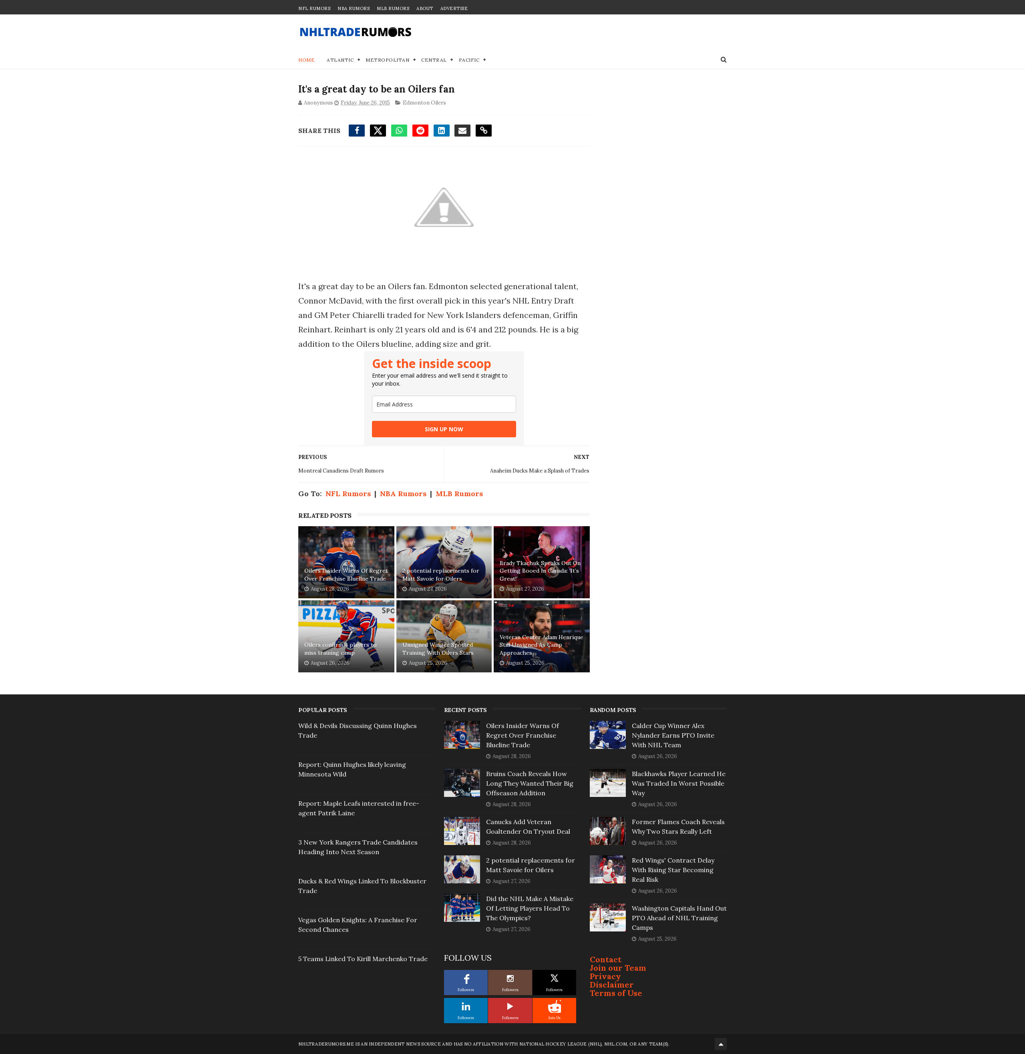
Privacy (605, 976)
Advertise (454, 8)
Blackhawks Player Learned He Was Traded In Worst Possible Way (679, 783)
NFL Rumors (314, 8)
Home (306, 60)
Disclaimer (612, 985)
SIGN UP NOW (444, 429)
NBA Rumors (354, 8)
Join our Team (618, 968)
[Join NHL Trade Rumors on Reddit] (554, 1006)
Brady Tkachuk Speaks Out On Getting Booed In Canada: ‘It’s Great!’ (540, 570)
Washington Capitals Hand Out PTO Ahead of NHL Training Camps (679, 917)
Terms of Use (616, 993)
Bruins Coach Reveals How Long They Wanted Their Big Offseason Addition (529, 783)
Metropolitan (387, 60)
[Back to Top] (721, 1044)
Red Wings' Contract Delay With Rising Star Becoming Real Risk (673, 869)
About (424, 8)
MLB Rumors (393, 8)
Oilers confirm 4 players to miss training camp (340, 648)
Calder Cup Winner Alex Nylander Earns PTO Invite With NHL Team (673, 735)
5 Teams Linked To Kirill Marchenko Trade (363, 959)
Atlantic (340, 60)
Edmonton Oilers (424, 102)
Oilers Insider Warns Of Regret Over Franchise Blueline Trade (346, 574)
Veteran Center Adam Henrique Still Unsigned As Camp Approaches (541, 645)
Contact (605, 959)
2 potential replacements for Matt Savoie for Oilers (440, 574)
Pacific (469, 60)
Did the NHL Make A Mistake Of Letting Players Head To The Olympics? (529, 908)
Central (434, 60)
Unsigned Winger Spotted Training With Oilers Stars (438, 648)
